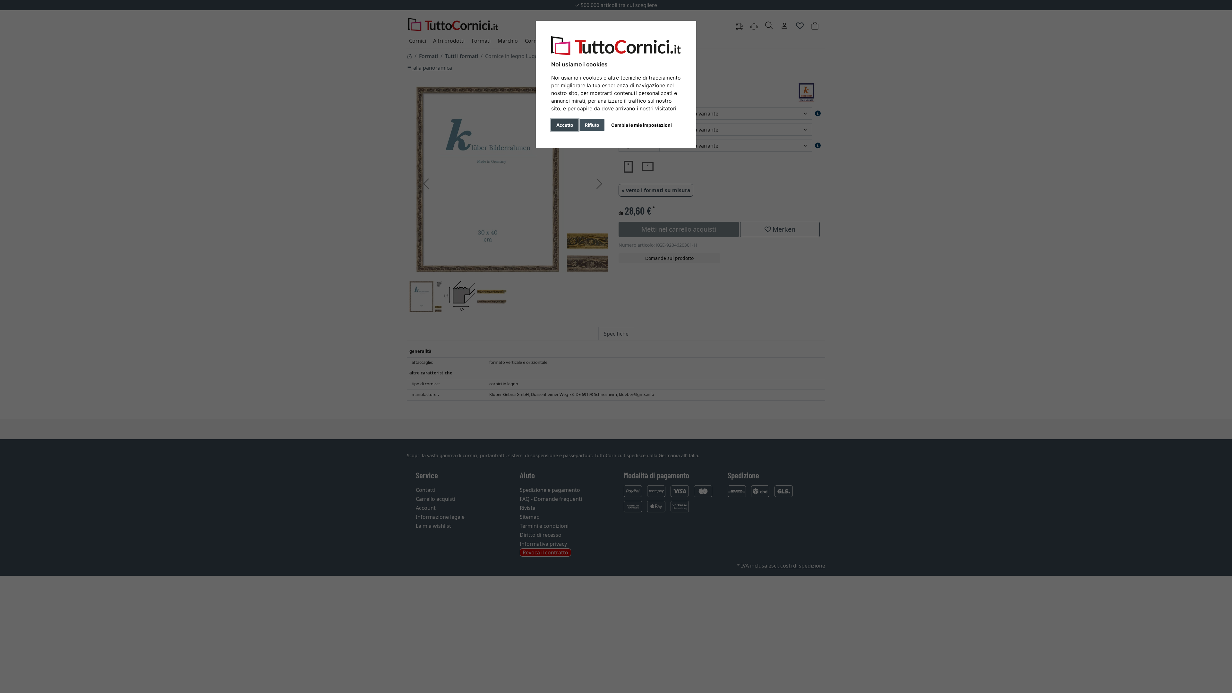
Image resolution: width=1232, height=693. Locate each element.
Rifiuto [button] (592, 125)
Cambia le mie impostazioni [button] (641, 125)
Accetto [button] (564, 125)
